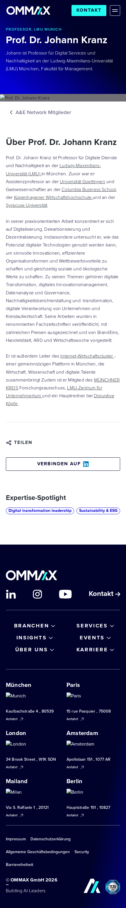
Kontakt (88, 10)
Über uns (31, 649)
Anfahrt (12, 719)
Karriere (92, 649)
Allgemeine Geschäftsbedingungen (38, 851)
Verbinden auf (59, 464)
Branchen (31, 625)
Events (92, 637)
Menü (115, 10)
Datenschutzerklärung (50, 839)
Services (92, 625)
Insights (31, 637)
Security (81, 851)
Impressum (16, 839)
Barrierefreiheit (19, 864)
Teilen (23, 442)
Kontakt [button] (102, 594)
